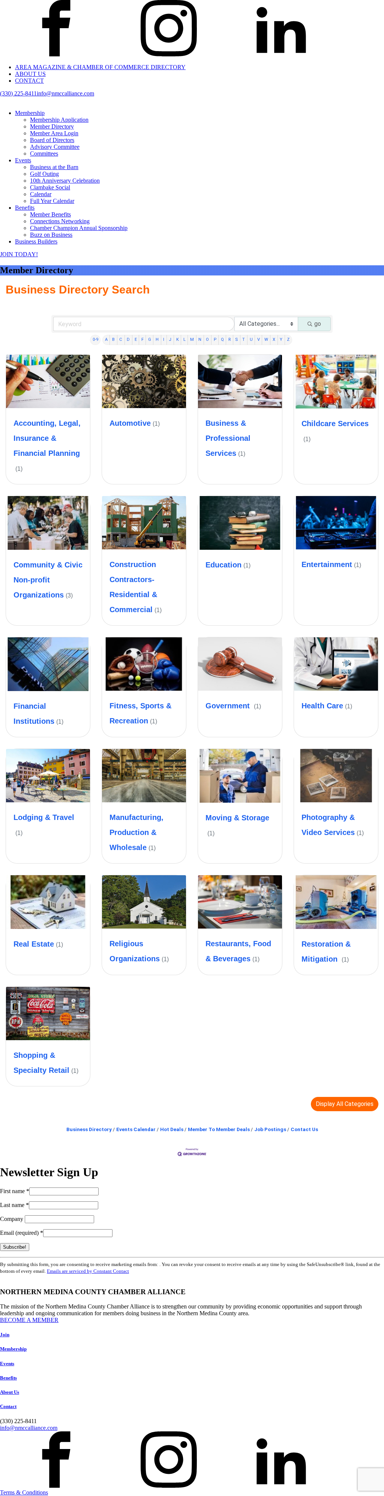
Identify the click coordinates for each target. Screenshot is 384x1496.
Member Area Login (54, 133)
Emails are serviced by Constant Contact (88, 1271)
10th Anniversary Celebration (65, 180)
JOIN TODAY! (19, 254)
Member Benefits (50, 214)
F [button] (142, 339)
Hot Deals (171, 1129)
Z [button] (288, 339)
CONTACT (29, 80)
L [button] (184, 339)
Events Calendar (136, 1129)
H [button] (157, 339)
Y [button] (281, 339)
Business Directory (89, 1129)
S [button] (236, 339)
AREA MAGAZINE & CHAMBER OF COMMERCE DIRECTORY (100, 67)
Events (23, 160)
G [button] (149, 339)
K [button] (177, 339)
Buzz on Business (51, 234)
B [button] (113, 339)
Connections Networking (60, 221)
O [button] (207, 339)
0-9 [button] (95, 339)
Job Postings (270, 1129)
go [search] (317, 323)
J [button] (170, 339)
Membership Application (59, 119)
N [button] (199, 339)
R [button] (229, 339)
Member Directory (52, 126)
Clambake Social (50, 187)
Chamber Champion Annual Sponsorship (79, 228)
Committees (44, 153)
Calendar (40, 194)
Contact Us (304, 1129)
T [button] (243, 339)
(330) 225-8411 (18, 93)
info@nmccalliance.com (65, 93)
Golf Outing (44, 174)
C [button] (120, 339)
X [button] (274, 339)
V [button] (258, 339)
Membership (30, 113)
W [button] (266, 339)
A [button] (106, 339)
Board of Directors (52, 140)
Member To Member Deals (219, 1129)
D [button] (128, 339)
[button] (344, 1104)
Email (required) (21, 1233)
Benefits (24, 207)
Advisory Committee (55, 147)
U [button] (251, 339)
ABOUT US (30, 74)
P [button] (215, 339)
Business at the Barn (54, 167)
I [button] (163, 339)
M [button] (192, 339)
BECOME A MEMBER (29, 1320)
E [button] (136, 339)
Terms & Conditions (24, 1492)
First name (14, 1191)
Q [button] (222, 339)
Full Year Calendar (52, 201)
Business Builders (36, 241)
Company (12, 1219)
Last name (14, 1205)
